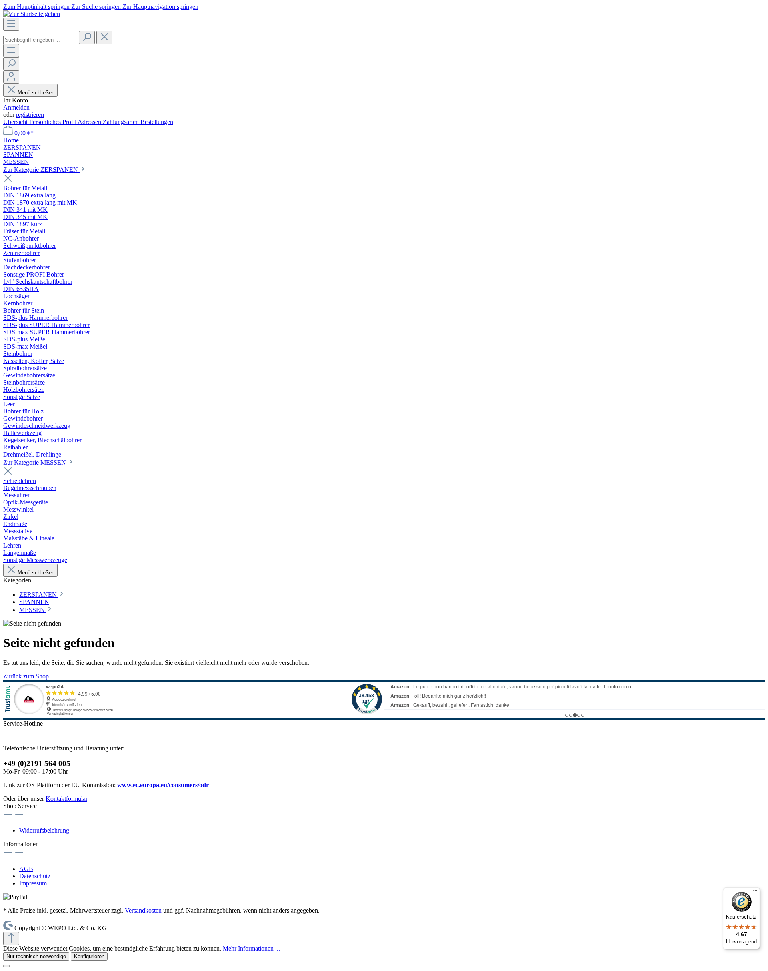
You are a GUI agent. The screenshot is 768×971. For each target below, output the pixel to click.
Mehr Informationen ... (251, 948)
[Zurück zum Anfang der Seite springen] (11, 938)
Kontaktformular (66, 798)
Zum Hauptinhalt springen (37, 6)
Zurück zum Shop (26, 676)
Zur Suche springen (96, 6)
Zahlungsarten (121, 121)
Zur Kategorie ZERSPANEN (41, 169)
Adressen (90, 121)
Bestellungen (156, 121)
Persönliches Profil (53, 121)
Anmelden (16, 107)
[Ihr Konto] (11, 77)
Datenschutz (34, 876)
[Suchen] (87, 37)
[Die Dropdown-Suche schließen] (104, 37)
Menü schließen (36, 93)
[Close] (6, 966)
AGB (26, 868)
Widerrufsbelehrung (44, 830)
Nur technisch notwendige (36, 956)
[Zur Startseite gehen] (31, 13)
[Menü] (11, 24)
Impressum (33, 883)
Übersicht (16, 121)
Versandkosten (143, 910)
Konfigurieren (89, 956)
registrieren (30, 114)
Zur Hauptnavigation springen (160, 6)
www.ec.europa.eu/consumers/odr (162, 785)
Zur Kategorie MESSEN (35, 462)
